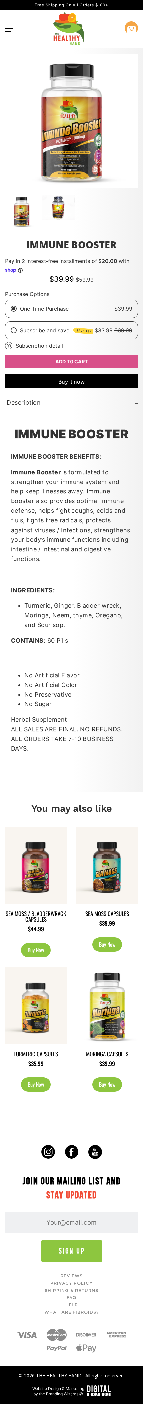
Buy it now (71, 381)
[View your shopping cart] (131, 28)
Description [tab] (24, 402)
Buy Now (36, 950)
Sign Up (72, 1250)
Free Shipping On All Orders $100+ (71, 5)
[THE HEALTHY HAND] (69, 28)
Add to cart (71, 361)
